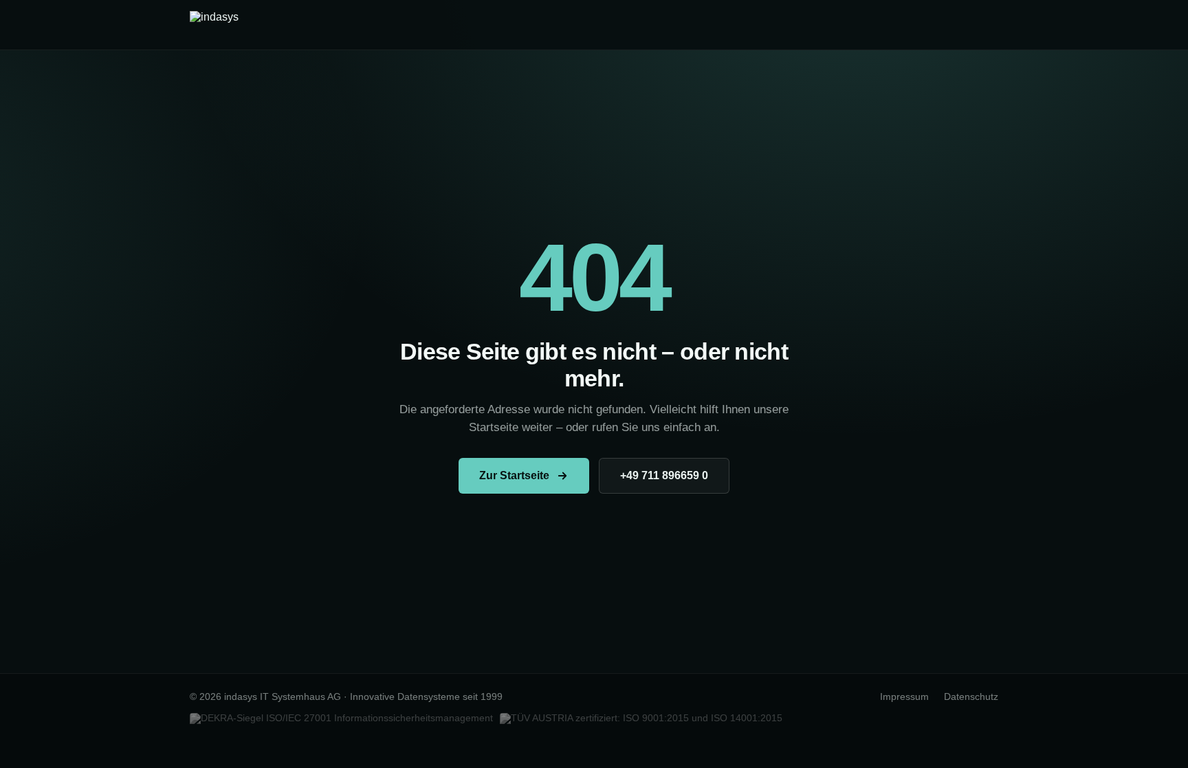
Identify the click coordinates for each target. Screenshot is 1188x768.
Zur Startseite (514, 475)
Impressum (904, 697)
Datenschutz (971, 697)
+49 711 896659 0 (664, 475)
